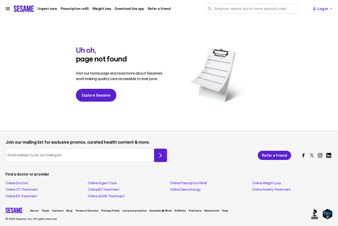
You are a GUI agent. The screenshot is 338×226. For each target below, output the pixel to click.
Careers (57, 210)
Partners (195, 210)
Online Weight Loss (266, 183)
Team (45, 210)
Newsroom (211, 210)
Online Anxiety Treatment (271, 189)
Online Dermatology (185, 189)
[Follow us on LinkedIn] (328, 155)
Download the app (129, 8)
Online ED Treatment (21, 196)
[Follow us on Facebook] (303, 155)
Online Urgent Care (102, 183)
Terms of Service (86, 210)
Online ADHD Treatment (106, 196)
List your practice (134, 210)
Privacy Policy (110, 210)
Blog (69, 210)
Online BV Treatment (103, 189)
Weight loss (101, 8)
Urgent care (47, 8)
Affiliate (180, 210)
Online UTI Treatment (22, 189)
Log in (323, 8)
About (34, 210)
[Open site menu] (8, 8)
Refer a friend (159, 8)
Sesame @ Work (160, 210)
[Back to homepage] (24, 9)
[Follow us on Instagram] (320, 155)
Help (225, 210)
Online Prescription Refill (188, 183)
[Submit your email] (160, 155)
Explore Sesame (96, 95)
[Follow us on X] (312, 155)
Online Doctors (17, 183)
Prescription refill (75, 8)
